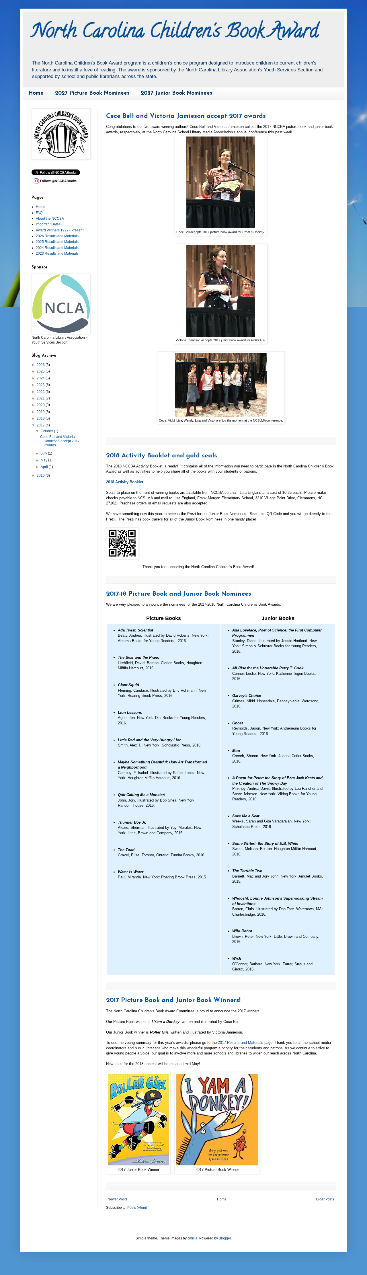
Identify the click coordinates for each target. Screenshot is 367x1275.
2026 (41, 365)
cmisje (193, 1238)
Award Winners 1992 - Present (59, 230)
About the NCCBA (50, 219)
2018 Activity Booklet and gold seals (161, 456)
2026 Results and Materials (57, 236)
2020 (41, 405)
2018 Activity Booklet (124, 482)
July (44, 453)
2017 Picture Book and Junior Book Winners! (173, 1000)
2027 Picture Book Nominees (92, 93)
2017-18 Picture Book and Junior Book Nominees (178, 594)
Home (36, 93)
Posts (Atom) (137, 1208)
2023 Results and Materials (57, 254)
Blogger (225, 1238)
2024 (41, 378)
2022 (41, 392)
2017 (41, 425)
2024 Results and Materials (57, 248)
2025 (41, 371)
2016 (41, 475)
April (45, 467)
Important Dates (48, 224)
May (44, 460)
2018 (41, 418)
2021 (41, 398)
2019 (41, 412)
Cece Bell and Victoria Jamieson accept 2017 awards (186, 116)
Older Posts (325, 1199)
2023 (41, 385)
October (47, 431)
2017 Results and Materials (240, 1042)
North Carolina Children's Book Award (175, 33)
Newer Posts (117, 1199)
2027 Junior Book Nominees (176, 93)
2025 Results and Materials (57, 242)
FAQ (39, 213)
